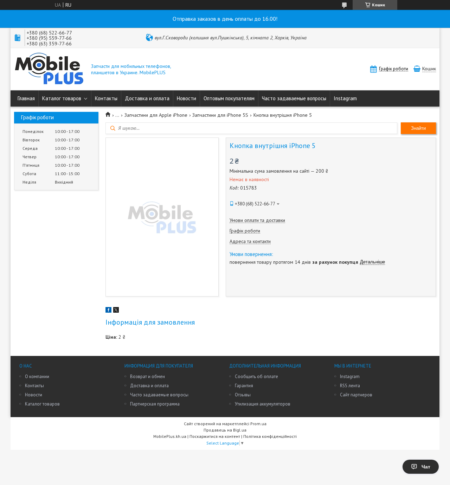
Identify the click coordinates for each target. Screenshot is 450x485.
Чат (426, 467)
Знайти (418, 128)
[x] (116, 311)
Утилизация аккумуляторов (262, 404)
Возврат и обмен (147, 376)
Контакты (106, 98)
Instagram (345, 98)
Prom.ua (258, 423)
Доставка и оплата (147, 98)
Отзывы (243, 395)
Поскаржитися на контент (214, 436)
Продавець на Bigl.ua (225, 430)
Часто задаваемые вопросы (294, 98)
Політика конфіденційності (270, 436)
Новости (186, 98)
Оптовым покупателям (229, 98)
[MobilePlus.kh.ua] (49, 69)
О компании (37, 376)
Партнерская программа (155, 404)
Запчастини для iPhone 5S (220, 115)
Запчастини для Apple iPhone (155, 115)
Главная (26, 98)
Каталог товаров (61, 98)
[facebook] (108, 311)
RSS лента (350, 386)
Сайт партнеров (356, 395)
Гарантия (244, 386)
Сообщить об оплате (256, 376)
